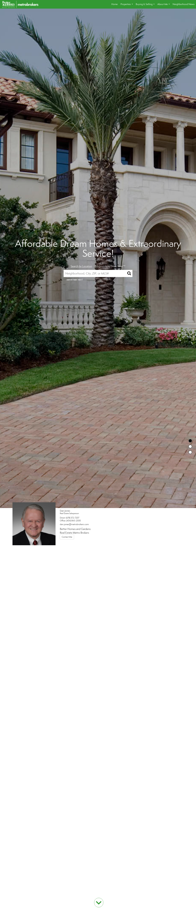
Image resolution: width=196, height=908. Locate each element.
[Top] (190, 441)
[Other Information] (190, 452)
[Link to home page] (21, 4)
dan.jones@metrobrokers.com (74, 524)
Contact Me (67, 537)
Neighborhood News (184, 4)
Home (114, 4)
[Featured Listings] (190, 446)
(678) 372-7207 (72, 517)
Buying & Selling (146, 6)
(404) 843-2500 (73, 520)
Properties (127, 6)
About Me (164, 6)
